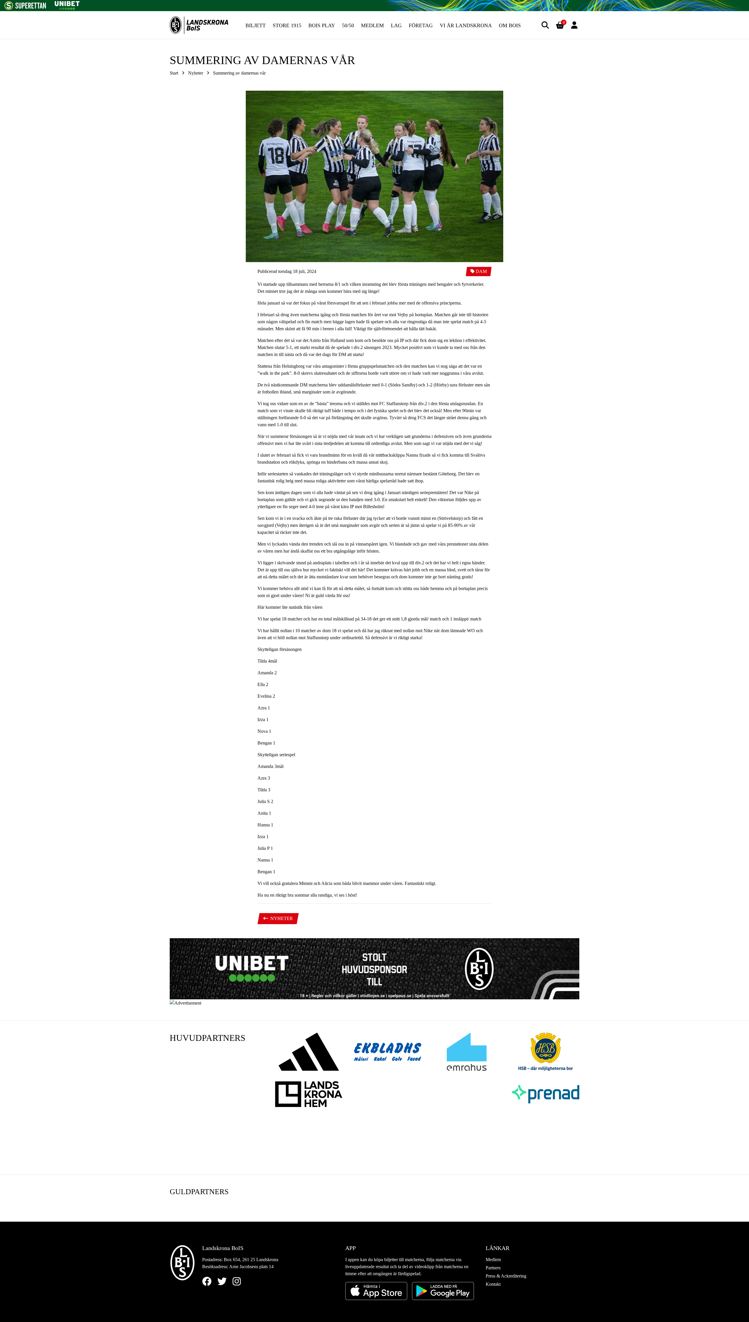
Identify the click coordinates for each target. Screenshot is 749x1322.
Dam (481, 271)
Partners (493, 1267)
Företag (421, 25)
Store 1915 (287, 25)
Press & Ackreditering (506, 1275)
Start (174, 73)
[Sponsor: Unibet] (67, 4)
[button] (545, 25)
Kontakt (493, 1284)
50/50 (348, 25)
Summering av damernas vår (239, 73)
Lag (396, 25)
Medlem (372, 25)
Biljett (255, 25)
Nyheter (195, 73)
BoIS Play (321, 25)
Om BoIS (510, 25)
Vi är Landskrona (466, 25)
